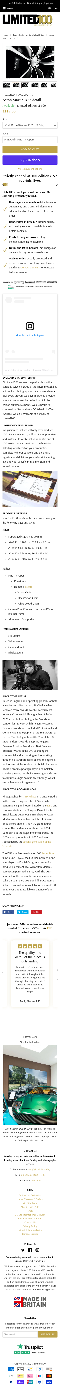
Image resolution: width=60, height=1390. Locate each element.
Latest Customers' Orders (30, 1199)
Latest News (30, 1037)
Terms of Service (30, 1234)
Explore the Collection (30, 1195)
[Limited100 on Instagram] (37, 1250)
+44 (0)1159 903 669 (39, 1169)
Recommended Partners (30, 1218)
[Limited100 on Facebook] (30, 1250)
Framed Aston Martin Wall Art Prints (28, 35)
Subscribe (47, 1334)
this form (36, 1180)
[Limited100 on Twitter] (23, 1250)
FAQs (30, 1211)
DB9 (49, 805)
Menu (9, 8)
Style (5, 133)
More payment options (30, 168)
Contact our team (30, 267)
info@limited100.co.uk (32, 1175)
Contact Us (30, 1222)
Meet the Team (30, 1203)
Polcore (28, 587)
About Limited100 (30, 1207)
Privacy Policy (30, 1226)
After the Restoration (30, 1042)
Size (4, 119)
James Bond (48, 853)
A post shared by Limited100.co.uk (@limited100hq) (31, 369)
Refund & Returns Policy (30, 1230)
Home (5, 35)
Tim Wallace (29, 796)
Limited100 (40, 1363)
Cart (55, 8)
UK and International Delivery (30, 1214)
